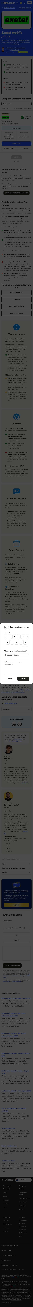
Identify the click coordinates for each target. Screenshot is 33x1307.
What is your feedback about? (15, 651)
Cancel (10, 678)
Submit (23, 678)
